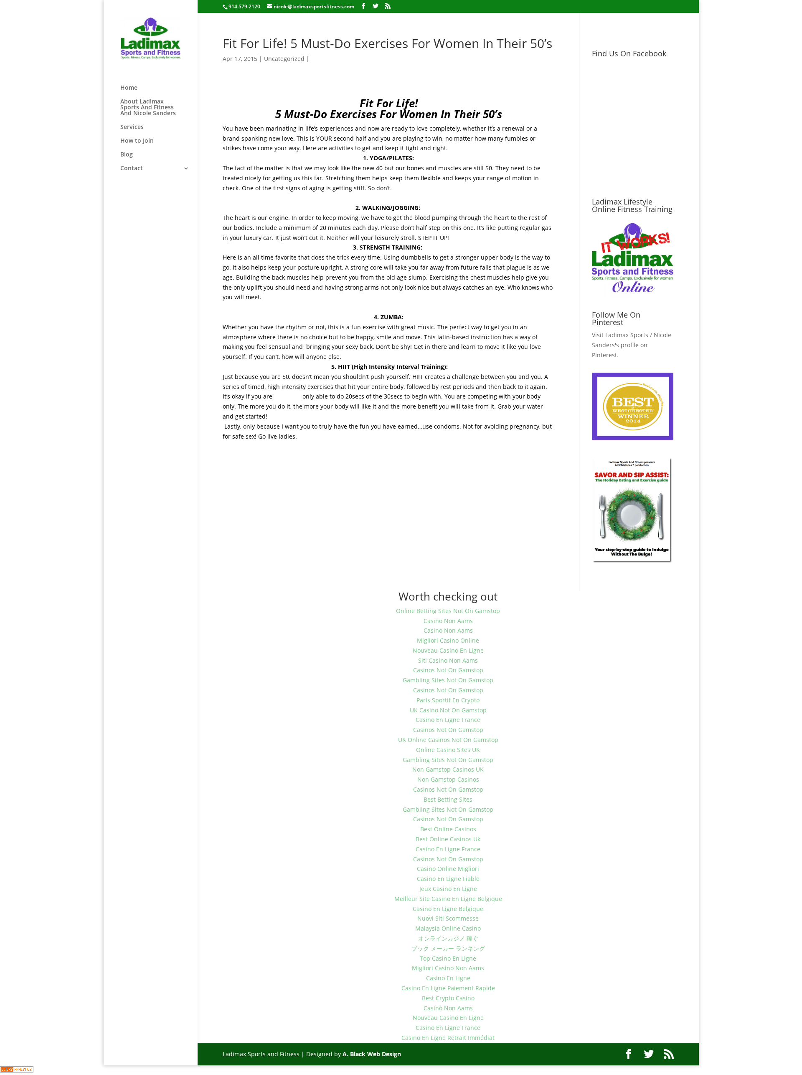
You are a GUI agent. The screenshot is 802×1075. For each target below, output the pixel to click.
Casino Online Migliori (448, 869)
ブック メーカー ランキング (448, 948)
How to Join (137, 141)
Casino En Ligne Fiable (448, 879)
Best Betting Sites (448, 799)
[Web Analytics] (16, 1070)
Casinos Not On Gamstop (448, 670)
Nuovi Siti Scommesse (448, 918)
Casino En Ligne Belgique (448, 909)
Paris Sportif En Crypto (448, 700)
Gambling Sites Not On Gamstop (448, 680)
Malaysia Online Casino (448, 928)
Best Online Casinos (448, 829)
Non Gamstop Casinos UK (448, 769)
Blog (126, 154)
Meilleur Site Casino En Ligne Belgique (448, 899)
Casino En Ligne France (448, 720)
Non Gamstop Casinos (448, 779)
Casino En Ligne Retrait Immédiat (448, 1038)
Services (132, 127)
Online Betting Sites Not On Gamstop (448, 611)
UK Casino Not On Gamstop (448, 710)
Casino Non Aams (448, 621)
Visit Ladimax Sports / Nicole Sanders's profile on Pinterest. (631, 345)
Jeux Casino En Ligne (448, 889)
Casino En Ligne (448, 978)
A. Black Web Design (372, 1054)
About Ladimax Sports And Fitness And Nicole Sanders (148, 107)
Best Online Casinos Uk (448, 839)
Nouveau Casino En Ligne (448, 650)
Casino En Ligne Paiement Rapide (448, 988)
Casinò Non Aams (448, 1008)
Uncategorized (284, 59)
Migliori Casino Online (448, 640)
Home (128, 88)
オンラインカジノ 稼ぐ (448, 938)
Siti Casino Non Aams (448, 660)
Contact (131, 168)
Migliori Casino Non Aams (448, 968)
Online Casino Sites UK (448, 750)
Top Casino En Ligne (448, 958)
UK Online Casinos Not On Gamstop (448, 740)
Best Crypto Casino (448, 998)
